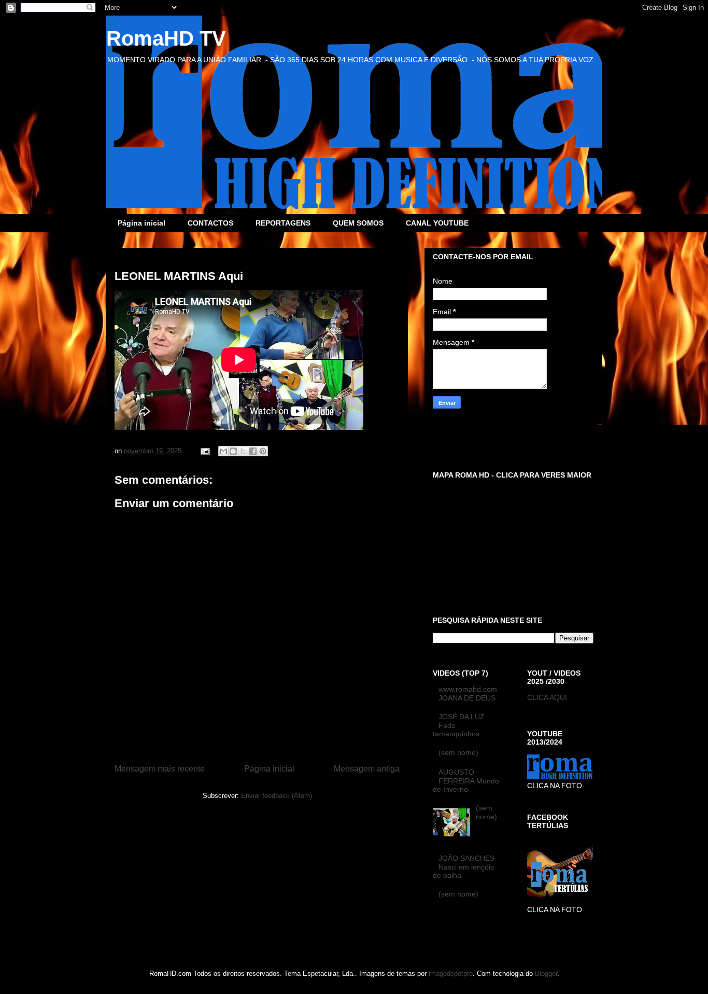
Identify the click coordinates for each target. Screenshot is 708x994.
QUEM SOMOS (358, 223)
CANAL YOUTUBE (437, 223)
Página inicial (141, 223)
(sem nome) (458, 752)
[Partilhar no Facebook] (253, 451)
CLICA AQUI (547, 697)
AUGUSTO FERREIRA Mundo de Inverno (466, 781)
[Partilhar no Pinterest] (263, 451)
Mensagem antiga (367, 768)
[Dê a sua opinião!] (233, 451)
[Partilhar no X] (243, 451)
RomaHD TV (166, 38)
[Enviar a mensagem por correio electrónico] (204, 451)
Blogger (546, 973)
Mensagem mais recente (160, 768)
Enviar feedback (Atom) (276, 796)
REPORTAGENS (283, 223)
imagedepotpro (451, 973)
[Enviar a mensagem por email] (223, 451)
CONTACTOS (210, 223)
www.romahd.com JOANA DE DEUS (467, 693)
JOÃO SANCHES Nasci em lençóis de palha (463, 867)
